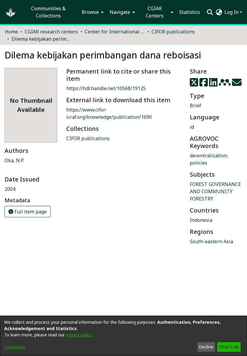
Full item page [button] (30, 211)
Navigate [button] (120, 12)
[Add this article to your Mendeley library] (225, 84)
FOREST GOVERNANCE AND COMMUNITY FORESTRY (215, 191)
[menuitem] (92, 12)
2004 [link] (10, 189)
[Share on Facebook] (204, 84)
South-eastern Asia (211, 241)
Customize (14, 347)
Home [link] (11, 31)
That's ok (229, 347)
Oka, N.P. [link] (14, 160)
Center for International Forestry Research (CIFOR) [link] (115, 31)
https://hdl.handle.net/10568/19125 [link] (106, 88)
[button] (11, 12)
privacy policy (79, 335)
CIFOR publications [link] (173, 31)
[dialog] (123, 336)
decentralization (208, 155)
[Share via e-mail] (237, 84)
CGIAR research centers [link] (51, 31)
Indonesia (201, 220)
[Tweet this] (194, 84)
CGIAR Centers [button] (155, 12)
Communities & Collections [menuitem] (48, 12)
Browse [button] (90, 12)
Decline (206, 347)
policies (198, 162)
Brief (195, 105)
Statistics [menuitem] (189, 12)
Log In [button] (232, 12)
